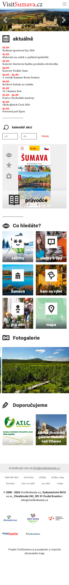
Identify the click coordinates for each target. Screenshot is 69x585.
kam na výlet (28, 483)
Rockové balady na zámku (17, 84)
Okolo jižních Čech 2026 (16, 104)
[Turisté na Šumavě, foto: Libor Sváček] (34, 370)
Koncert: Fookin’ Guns (15, 70)
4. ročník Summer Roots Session (20, 77)
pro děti (46, 483)
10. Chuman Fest (11, 91)
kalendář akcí (12, 477)
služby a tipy (57, 477)
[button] (5, 20)
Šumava (10, 483)
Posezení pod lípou (13, 111)
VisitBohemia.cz (31, 492)
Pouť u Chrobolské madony (18, 98)
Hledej (45, 136)
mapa (60, 483)
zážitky (42, 477)
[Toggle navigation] (64, 4)
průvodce (29, 477)
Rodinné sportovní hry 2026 (18, 50)
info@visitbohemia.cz (46, 468)
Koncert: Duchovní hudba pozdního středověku (30, 64)
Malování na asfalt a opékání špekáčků (25, 57)
